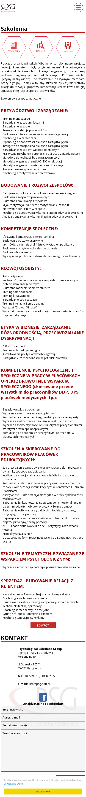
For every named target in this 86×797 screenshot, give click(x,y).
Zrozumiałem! (43, 791)
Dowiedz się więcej (13, 783)
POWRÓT (43, 625)
